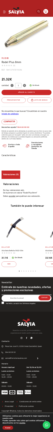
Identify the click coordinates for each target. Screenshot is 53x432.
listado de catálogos (10, 114)
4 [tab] (26, 271)
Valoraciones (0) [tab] (11, 174)
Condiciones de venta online (30, 402)
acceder (12, 196)
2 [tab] (21, 271)
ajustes (22, 423)
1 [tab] (19, 271)
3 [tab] (24, 271)
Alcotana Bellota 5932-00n (12, 251)
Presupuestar (13, 100)
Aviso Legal (9, 402)
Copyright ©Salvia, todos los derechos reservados (22, 411)
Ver (9, 264)
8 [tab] (35, 271)
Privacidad (9, 406)
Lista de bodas (41, 100)
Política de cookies (26, 406)
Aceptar (8, 428)
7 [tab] (33, 271)
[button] (46, 425)
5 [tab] (28, 271)
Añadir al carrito (26, 92)
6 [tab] (30, 271)
